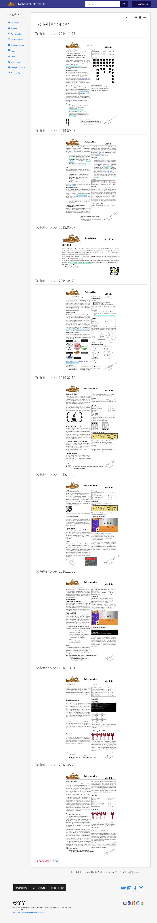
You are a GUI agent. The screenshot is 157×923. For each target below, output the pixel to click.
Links (12, 56)
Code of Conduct (17, 73)
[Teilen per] (127, 17)
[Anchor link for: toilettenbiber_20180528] (77, 764)
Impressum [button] (21, 887)
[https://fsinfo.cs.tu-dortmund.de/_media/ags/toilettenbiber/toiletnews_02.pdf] (91, 717)
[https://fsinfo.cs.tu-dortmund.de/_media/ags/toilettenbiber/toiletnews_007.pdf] (91, 180)
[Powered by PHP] (129, 903)
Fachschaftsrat (16, 34)
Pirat (55, 861)
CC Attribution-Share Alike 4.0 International (28, 912)
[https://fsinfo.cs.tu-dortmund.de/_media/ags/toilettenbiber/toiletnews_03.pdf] (91, 620)
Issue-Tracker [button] (57, 887)
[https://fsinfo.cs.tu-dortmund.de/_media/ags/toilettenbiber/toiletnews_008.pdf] (91, 83)
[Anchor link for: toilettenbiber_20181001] (77, 668)
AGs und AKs (15, 62)
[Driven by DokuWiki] (142, 903)
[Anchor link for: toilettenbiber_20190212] (77, 377)
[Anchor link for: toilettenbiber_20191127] (77, 33)
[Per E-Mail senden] (135, 17)
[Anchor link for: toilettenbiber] (72, 23)
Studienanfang (16, 39)
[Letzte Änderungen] (131, 17)
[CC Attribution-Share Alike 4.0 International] (19, 902)
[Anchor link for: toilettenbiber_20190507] (77, 227)
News (12, 51)
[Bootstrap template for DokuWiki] (124, 903)
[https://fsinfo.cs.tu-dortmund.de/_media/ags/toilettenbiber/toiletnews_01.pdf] (91, 814)
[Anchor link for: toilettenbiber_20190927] (77, 130)
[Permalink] (144, 17)
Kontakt (13, 28)
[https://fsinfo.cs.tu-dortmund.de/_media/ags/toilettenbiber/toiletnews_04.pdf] (91, 523)
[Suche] (124, 4)
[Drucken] (140, 17)
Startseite (14, 22)
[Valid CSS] (137, 903)
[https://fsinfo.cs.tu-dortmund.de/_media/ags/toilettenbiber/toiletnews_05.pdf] (91, 427)
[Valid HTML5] (133, 903)
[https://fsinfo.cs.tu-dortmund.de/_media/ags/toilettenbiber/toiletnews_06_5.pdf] (91, 255)
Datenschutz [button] (39, 887)
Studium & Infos (17, 45)
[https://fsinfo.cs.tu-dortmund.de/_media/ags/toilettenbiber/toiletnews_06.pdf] (91, 330)
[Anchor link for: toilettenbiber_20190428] (77, 280)
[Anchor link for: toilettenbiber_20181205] (77, 474)
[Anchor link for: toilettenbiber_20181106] (77, 571)
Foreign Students (18, 67)
